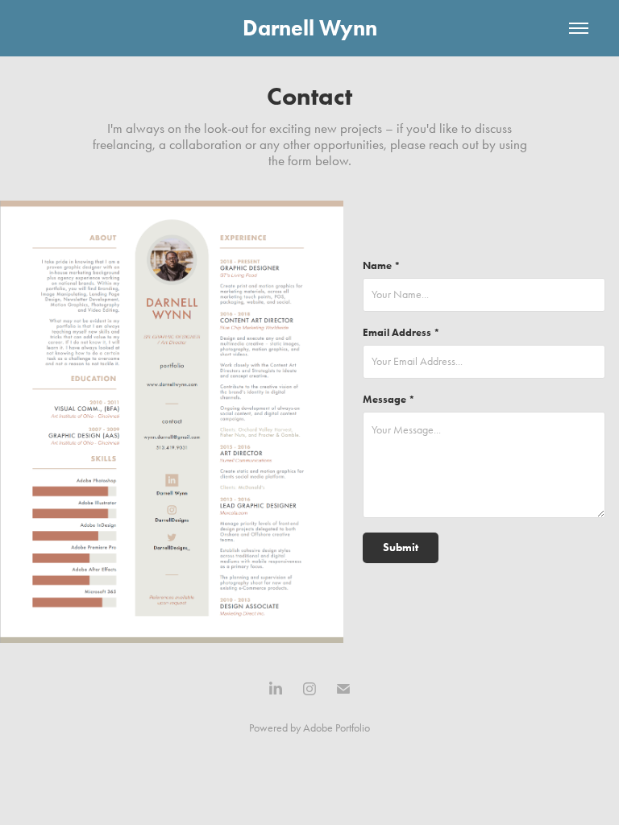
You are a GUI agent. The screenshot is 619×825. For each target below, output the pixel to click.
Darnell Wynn (310, 28)
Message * (389, 399)
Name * (382, 265)
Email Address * (401, 332)
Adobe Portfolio (336, 728)
